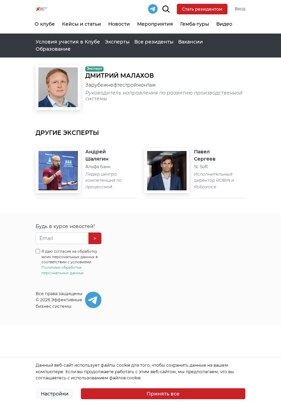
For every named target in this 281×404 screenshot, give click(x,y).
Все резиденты (153, 42)
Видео (224, 24)
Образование (53, 49)
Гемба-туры (194, 24)
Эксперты (117, 42)
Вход (240, 8)
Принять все (163, 394)
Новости (119, 24)
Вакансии (190, 42)
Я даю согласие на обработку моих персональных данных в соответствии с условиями (69, 262)
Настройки (55, 394)
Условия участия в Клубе (68, 42)
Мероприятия (155, 24)
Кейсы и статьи (81, 24)
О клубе (45, 24)
